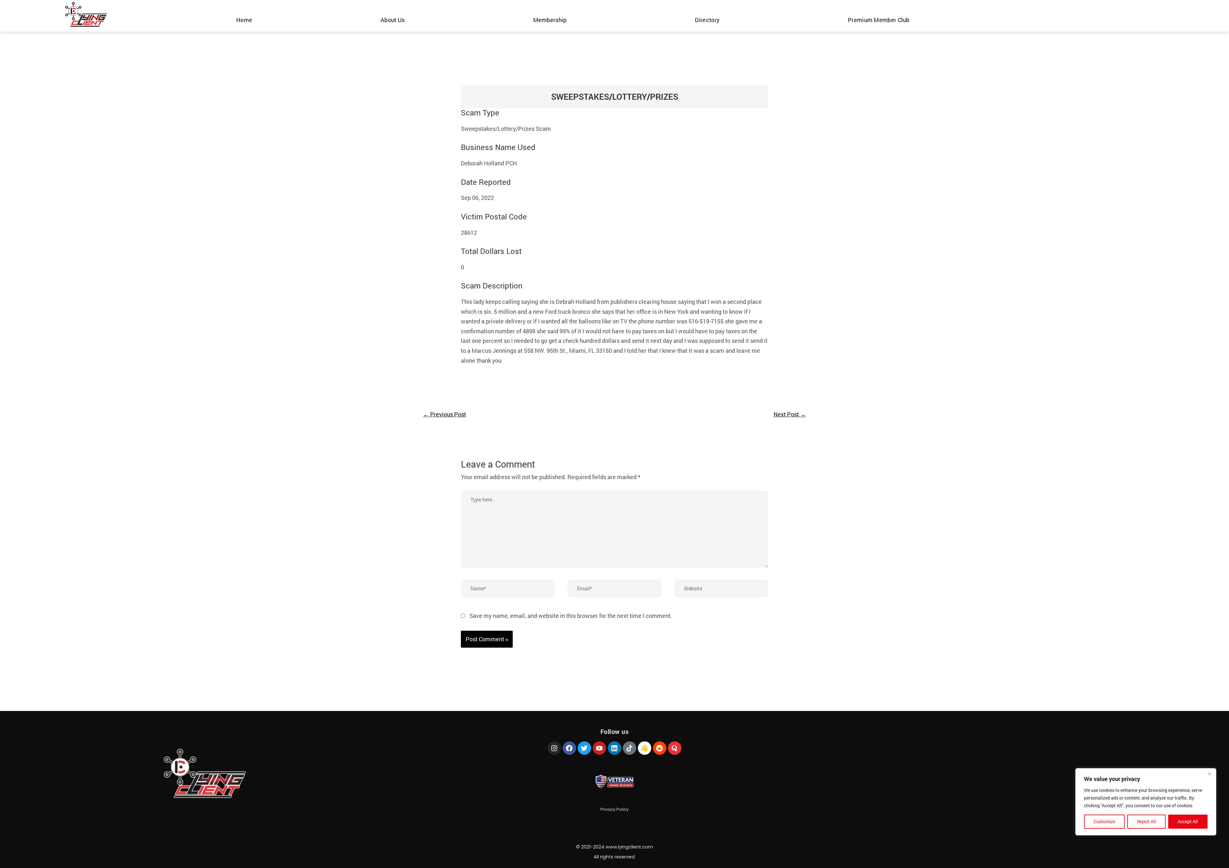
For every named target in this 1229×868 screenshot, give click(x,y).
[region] (1145, 801)
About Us (393, 20)
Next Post (790, 414)
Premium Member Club (879, 20)
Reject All (1146, 821)
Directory (707, 20)
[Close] (1209, 773)
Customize (1104, 821)
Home (244, 20)
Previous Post (444, 414)
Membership (550, 20)
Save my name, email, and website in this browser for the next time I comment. (571, 615)
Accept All (1188, 821)
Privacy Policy (614, 809)
